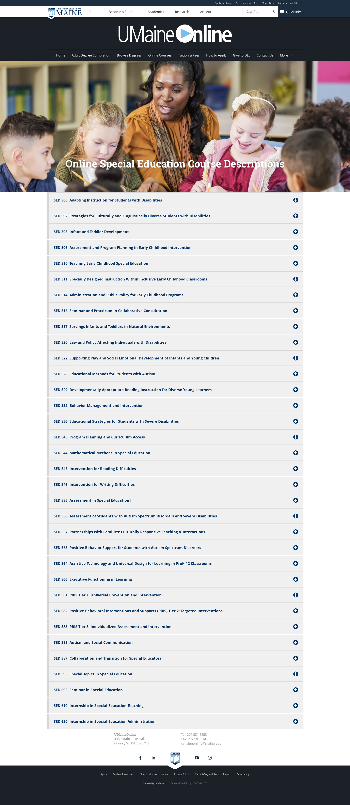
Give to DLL (241, 55)
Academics (156, 12)
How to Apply (216, 55)
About (93, 12)
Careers (282, 3)
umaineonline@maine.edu (201, 743)
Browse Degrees (129, 55)
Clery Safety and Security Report (213, 774)
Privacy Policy (181, 774)
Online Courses (160, 55)
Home (60, 55)
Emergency (243, 774)
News (272, 3)
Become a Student (123, 12)
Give (256, 3)
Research (182, 12)
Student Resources (123, 774)
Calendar (247, 3)
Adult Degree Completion (91, 55)
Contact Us (265, 55)
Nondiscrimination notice (154, 774)
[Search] (273, 11)
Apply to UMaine (224, 3)
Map (264, 3)
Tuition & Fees (189, 55)
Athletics (206, 12)
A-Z (237, 3)
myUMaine (295, 3)
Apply (104, 774)
